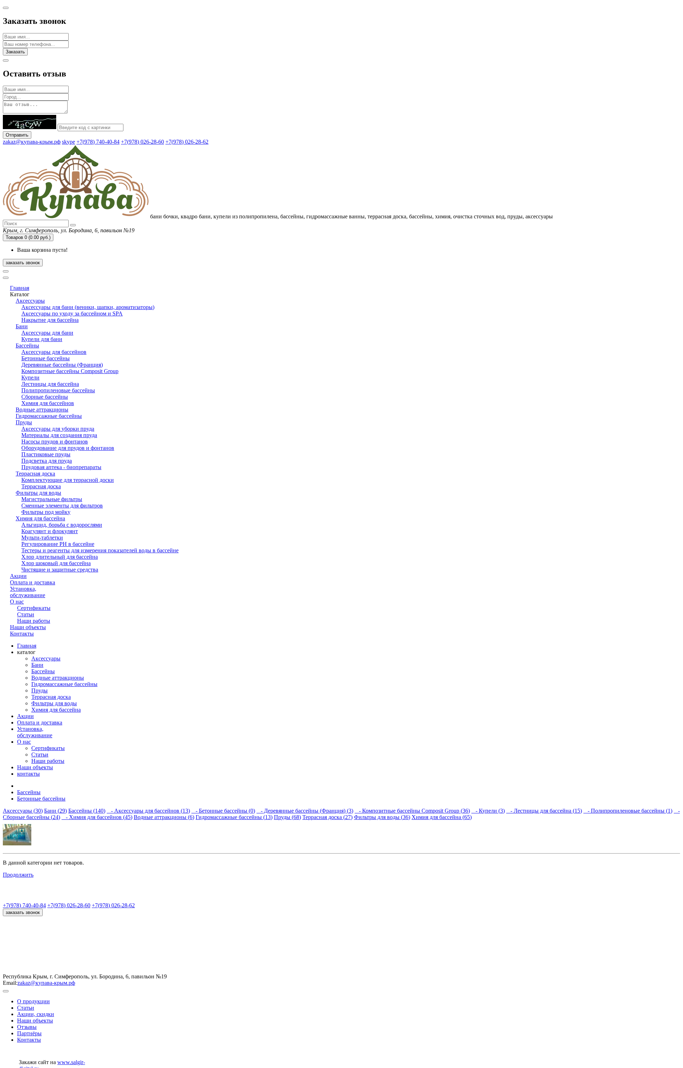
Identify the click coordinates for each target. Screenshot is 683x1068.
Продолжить (18, 875)
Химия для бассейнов (47, 403)
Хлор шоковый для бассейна (56, 563)
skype (68, 142)
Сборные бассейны (44, 397)
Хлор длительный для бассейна (59, 557)
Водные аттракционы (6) (164, 817)
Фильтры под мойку (45, 512)
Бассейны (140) (86, 811)
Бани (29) (55, 811)
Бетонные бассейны (45, 358)
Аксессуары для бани (47, 333)
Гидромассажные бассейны (49, 416)
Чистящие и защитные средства (59, 570)
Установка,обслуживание (27, 592)
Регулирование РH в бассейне (57, 544)
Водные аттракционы (42, 410)
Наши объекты (28, 627)
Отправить (17, 135)
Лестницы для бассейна (50, 384)
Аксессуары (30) (23, 811)
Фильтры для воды (38, 493)
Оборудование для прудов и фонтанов (67, 448)
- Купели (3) (488, 811)
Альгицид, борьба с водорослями (61, 525)
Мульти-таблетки (42, 538)
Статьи (25, 614)
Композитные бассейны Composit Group (69, 371)
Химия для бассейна (40, 518)
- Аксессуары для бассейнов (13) (148, 811)
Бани (22, 326)
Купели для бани (41, 339)
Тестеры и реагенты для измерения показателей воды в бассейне (100, 550)
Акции (18, 576)
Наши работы (33, 621)
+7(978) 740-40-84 (98, 142)
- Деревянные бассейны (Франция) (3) (304, 811)
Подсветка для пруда (46, 461)
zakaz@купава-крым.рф (31, 142)
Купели (30, 377)
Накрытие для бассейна (50, 320)
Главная (19, 288)
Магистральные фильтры (51, 499)
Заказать (15, 51)
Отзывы (27, 1027)
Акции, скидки (35, 1014)
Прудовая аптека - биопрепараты (61, 467)
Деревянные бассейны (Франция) (62, 365)
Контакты (22, 634)
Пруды (24, 422)
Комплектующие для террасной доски (67, 480)
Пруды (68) (287, 817)
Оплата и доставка (32, 582)
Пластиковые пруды (45, 454)
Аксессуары (30, 301)
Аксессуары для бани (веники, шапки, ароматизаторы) (87, 307)
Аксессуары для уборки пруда (57, 429)
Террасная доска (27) (327, 817)
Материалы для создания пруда (59, 435)
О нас (17, 602)
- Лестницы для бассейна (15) (544, 811)
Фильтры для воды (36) (382, 817)
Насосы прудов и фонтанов (54, 442)
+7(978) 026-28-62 (186, 142)
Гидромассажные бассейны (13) (234, 817)
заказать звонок (23, 262)
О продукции (33, 1001)
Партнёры (29, 1033)
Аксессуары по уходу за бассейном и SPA (72, 313)
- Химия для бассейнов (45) (97, 817)
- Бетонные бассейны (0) (223, 811)
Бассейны (27, 345)
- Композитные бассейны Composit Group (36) (412, 811)
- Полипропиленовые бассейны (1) (627, 811)
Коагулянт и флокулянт (49, 531)
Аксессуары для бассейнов (53, 352)
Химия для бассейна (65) (442, 817)
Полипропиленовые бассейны (58, 390)
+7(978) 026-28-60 (142, 142)
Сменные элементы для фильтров (62, 506)
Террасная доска (35, 474)
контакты (28, 774)
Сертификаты (34, 608)
